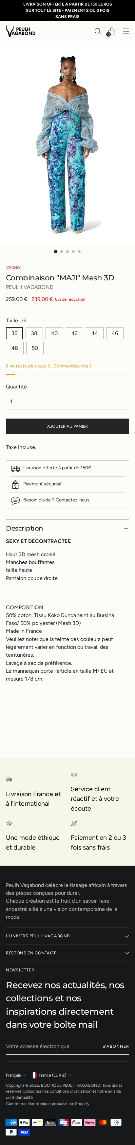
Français (13, 1075)
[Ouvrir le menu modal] (125, 31)
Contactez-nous (72, 500)
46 (115, 333)
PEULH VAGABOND (29, 287)
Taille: (16, 320)
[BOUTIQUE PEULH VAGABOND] (20, 31)
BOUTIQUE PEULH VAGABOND (70, 1085)
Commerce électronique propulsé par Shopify (47, 1103)
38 (34, 333)
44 (94, 333)
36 (14, 333)
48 (14, 348)
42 (74, 333)
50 (35, 348)
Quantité (16, 387)
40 (54, 333)
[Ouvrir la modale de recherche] (97, 31)
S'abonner (116, 1046)
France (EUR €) (52, 1075)
